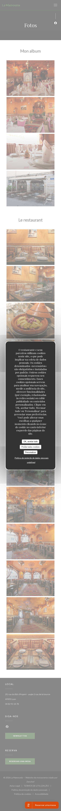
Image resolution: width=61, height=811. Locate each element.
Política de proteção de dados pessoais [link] (32, 458)
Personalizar (30, 452)
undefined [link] (31, 462)
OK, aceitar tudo (31, 441)
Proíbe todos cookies (30, 447)
